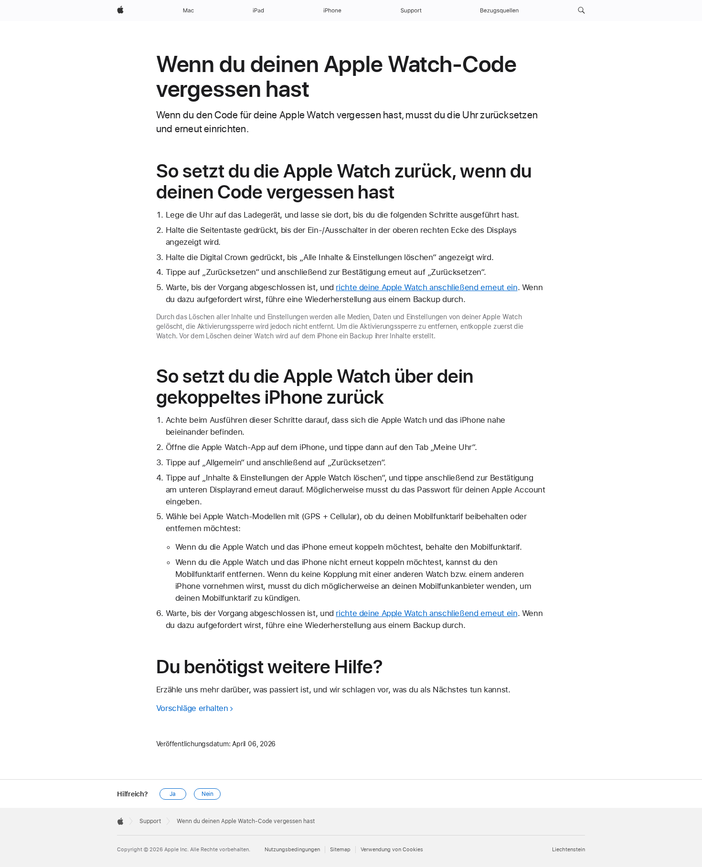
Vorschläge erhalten (192, 708)
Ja (173, 794)
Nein (208, 794)
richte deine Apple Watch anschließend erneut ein (426, 287)
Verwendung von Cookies (392, 849)
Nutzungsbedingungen (292, 849)
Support (150, 821)
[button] (581, 10)
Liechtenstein (568, 849)
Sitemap (340, 849)
